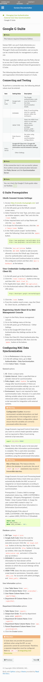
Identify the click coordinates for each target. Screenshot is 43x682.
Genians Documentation (23, 8)
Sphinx (12, 671)
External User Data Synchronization (17, 18)
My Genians (20, 2)
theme (23, 671)
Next (35, 660)
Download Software (5, 2)
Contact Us (30, 2)
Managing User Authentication (17, 15)
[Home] (3, 15)
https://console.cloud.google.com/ (23, 203)
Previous (9, 660)
